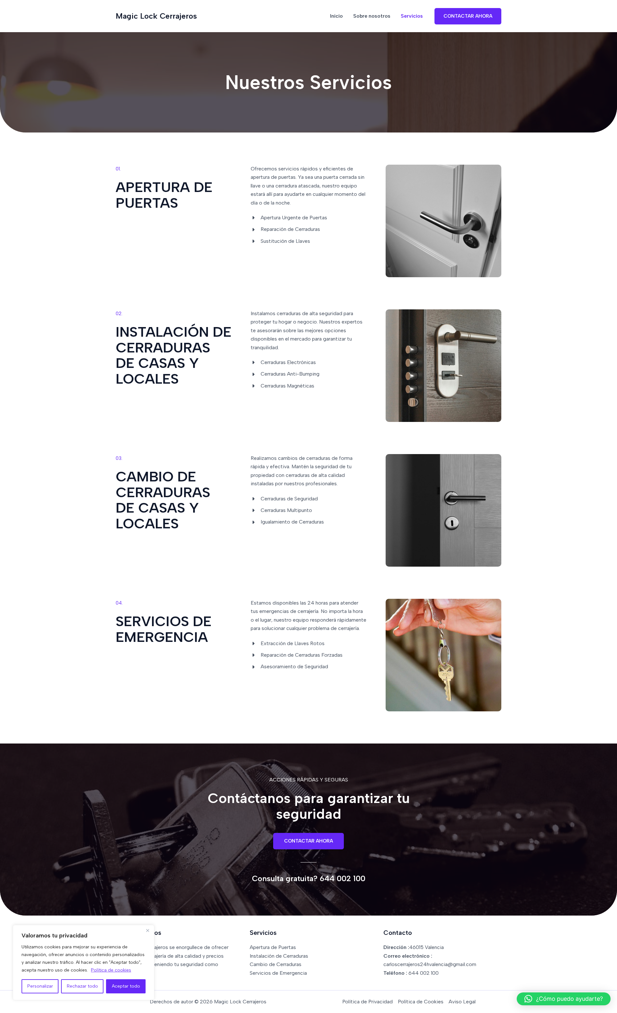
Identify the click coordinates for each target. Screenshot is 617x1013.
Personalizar (40, 986)
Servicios (412, 16)
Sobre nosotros (371, 16)
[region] (83, 962)
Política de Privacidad (367, 1002)
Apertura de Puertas (273, 947)
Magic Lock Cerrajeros (156, 16)
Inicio (336, 16)
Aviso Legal (462, 1002)
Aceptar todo (126, 986)
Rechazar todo (82, 986)
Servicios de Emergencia (278, 973)
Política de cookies (111, 970)
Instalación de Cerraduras (279, 956)
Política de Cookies (420, 1002)
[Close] (147, 930)
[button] (467, 16)
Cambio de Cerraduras (275, 964)
